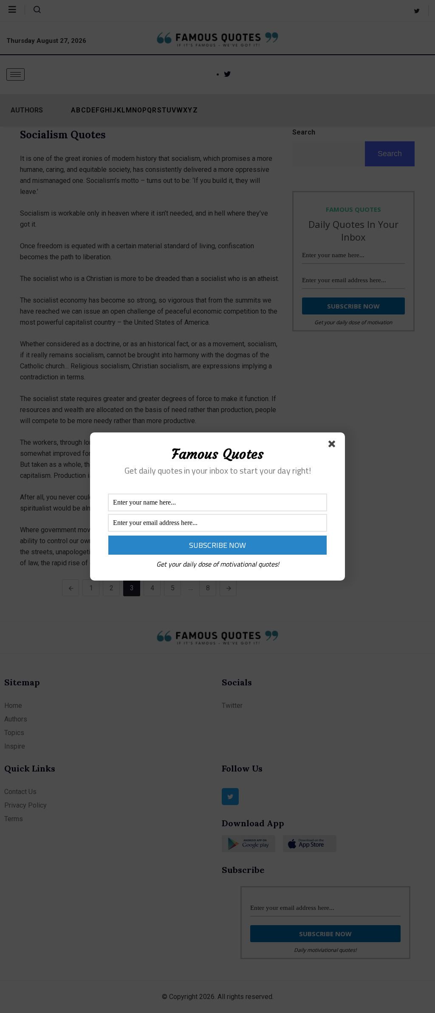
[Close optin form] (333, 446)
